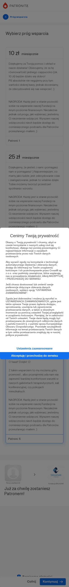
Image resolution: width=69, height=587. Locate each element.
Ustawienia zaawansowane (35, 348)
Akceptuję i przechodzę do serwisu (34, 355)
